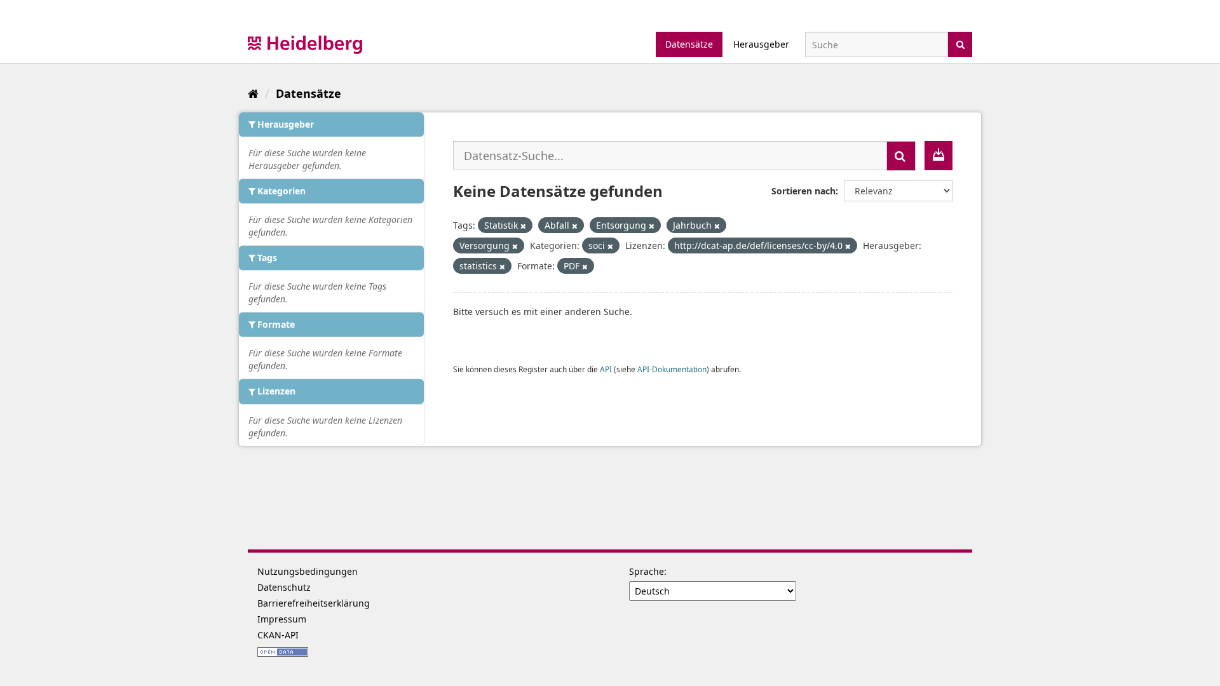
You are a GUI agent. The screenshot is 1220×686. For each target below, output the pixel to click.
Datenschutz (284, 587)
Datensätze (689, 44)
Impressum (281, 619)
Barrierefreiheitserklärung (313, 603)
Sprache (646, 571)
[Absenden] (960, 43)
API (606, 369)
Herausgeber (761, 44)
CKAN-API (278, 635)
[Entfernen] (523, 226)
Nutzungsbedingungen (307, 571)
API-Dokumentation (672, 369)
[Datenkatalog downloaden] (938, 155)
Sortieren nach (803, 191)
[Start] (253, 93)
